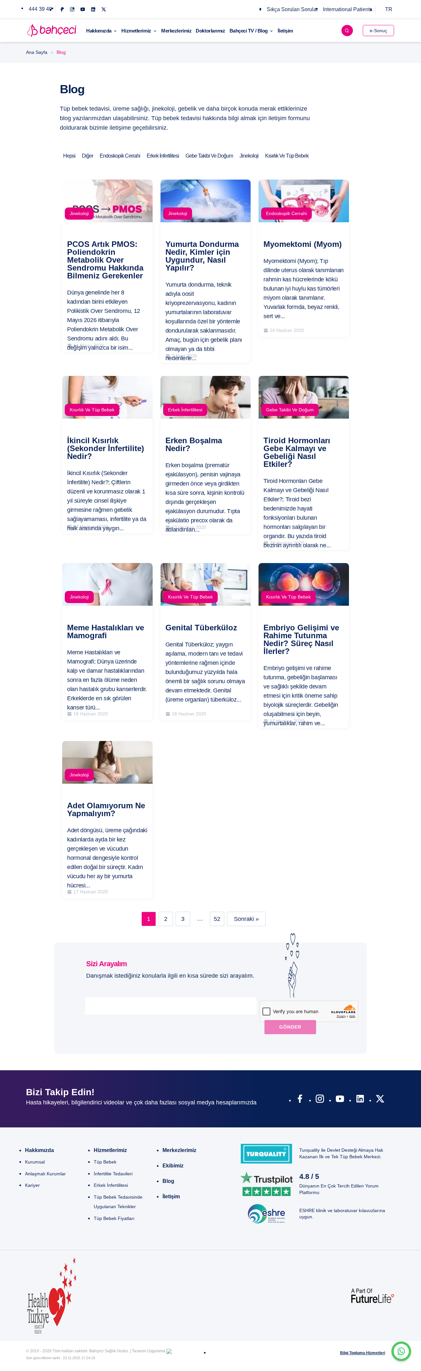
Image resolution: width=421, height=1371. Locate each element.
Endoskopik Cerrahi (120, 156)
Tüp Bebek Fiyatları (114, 1218)
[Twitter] (103, 9)
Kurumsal (35, 1161)
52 (217, 919)
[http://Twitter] (380, 1100)
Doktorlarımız (210, 30)
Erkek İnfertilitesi (163, 156)
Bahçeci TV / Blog (249, 30)
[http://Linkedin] (360, 1100)
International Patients (347, 9)
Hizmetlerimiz (136, 30)
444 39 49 (40, 9)
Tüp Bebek (105, 1161)
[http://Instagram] (320, 1100)
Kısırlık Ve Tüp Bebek (287, 156)
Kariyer (32, 1185)
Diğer (87, 156)
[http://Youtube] (340, 1100)
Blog (168, 1181)
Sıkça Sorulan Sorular (292, 9)
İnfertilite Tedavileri (113, 1173)
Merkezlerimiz (176, 30)
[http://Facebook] (300, 1100)
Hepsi (69, 156)
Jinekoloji (249, 156)
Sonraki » (246, 919)
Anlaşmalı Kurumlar (45, 1173)
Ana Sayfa (36, 52)
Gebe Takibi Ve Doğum (209, 156)
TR (388, 9)
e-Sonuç (378, 30)
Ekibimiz (173, 1165)
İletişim (285, 30)
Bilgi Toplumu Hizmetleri (362, 1353)
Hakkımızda (98, 30)
